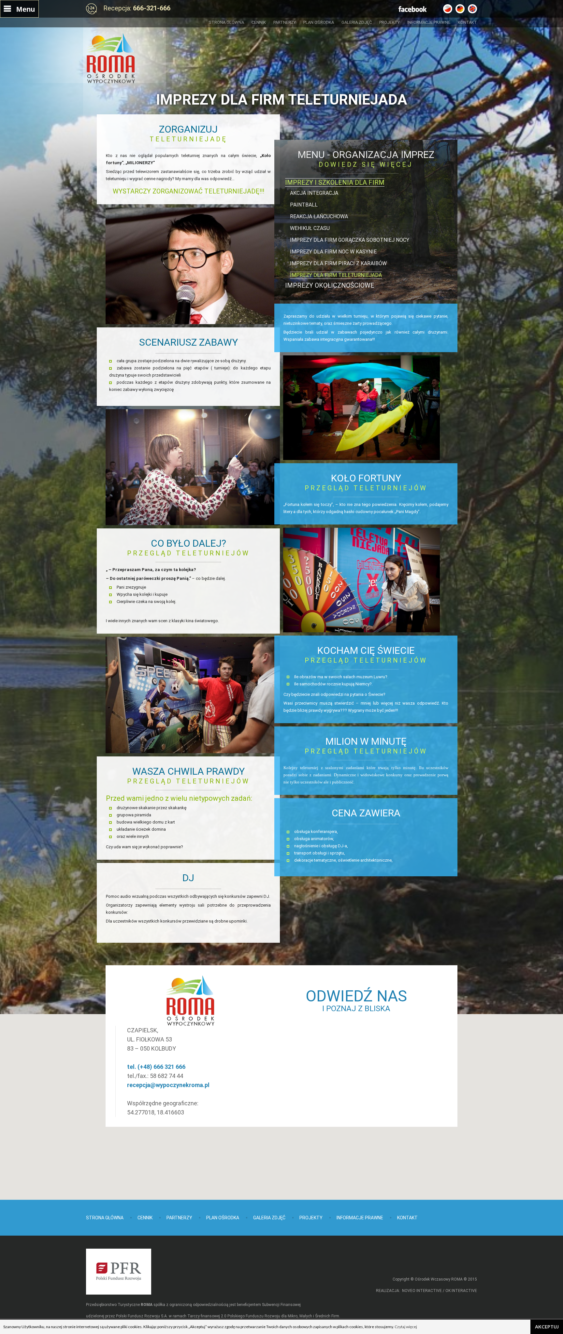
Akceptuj (547, 1326)
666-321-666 (151, 8)
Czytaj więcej (406, 1326)
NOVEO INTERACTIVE (422, 1290)
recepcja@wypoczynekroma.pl (168, 1085)
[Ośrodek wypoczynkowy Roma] (110, 58)
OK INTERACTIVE (461, 1290)
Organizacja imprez (383, 154)
